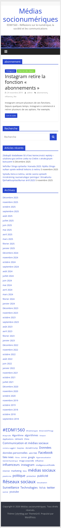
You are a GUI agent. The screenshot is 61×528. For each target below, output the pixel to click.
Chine (26, 439)
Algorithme (17, 435)
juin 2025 (7, 225)
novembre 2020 (10, 391)
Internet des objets (26, 71)
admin (30, 92)
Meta (25, 471)
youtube (14, 491)
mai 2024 (7, 285)
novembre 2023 (10, 312)
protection (31, 476)
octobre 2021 (9, 377)
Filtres (17, 457)
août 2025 (7, 216)
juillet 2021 (8, 382)
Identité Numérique (10, 461)
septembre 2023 (11, 322)
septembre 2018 (11, 418)
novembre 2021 (10, 372)
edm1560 (33, 453)
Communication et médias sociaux (25, 443)
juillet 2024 (8, 275)
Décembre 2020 (10, 386)
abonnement (42, 92)
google (31, 457)
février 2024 (9, 299)
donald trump (31, 448)
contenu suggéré (9, 448)
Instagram (10, 71)
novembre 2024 (10, 257)
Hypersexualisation (43, 457)
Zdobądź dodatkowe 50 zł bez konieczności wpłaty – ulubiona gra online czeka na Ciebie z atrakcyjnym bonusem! (28, 158)
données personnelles (15, 453)
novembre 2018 (10, 409)
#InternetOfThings (46, 431)
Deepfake (20, 448)
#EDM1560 (14, 430)
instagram (27, 465)
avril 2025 (7, 234)
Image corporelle (26, 460)
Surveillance (11, 487)
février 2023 (9, 335)
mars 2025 (8, 239)
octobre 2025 (9, 206)
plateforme (7, 476)
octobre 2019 (9, 405)
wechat (5, 492)
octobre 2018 (9, 414)
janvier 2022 (9, 368)
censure (19, 438)
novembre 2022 (10, 349)
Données (45, 448)
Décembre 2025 (10, 197)
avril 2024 (7, 289)
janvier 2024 (9, 303)
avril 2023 (7, 331)
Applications (8, 439)
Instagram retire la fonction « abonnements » (25, 82)
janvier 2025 (9, 248)
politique (19, 476)
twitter (51, 487)
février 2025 (9, 243)
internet (6, 471)
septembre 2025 (11, 211)
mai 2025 (7, 229)
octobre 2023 (9, 317)
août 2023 (7, 326)
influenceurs (11, 465)
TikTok (42, 487)
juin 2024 (7, 280)
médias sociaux (42, 470)
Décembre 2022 (10, 345)
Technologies (29, 487)
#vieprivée (7, 436)
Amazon (43, 436)
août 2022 (7, 359)
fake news (8, 457)
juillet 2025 (8, 220)
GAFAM (24, 457)
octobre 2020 (9, 395)
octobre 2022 (9, 354)
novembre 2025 (10, 202)
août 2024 (7, 271)
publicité (42, 476)
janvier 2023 (9, 340)
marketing (16, 470)
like (15, 96)
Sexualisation (42, 483)
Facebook (45, 452)
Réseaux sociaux (19, 482)
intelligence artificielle (45, 465)
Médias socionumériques (30, 15)
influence (8, 96)
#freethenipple (32, 431)
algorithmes (31, 435)
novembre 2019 (10, 400)
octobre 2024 (9, 262)
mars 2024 (8, 294)
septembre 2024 (11, 266)
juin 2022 (7, 363)
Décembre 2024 (10, 252)
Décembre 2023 (10, 308)
